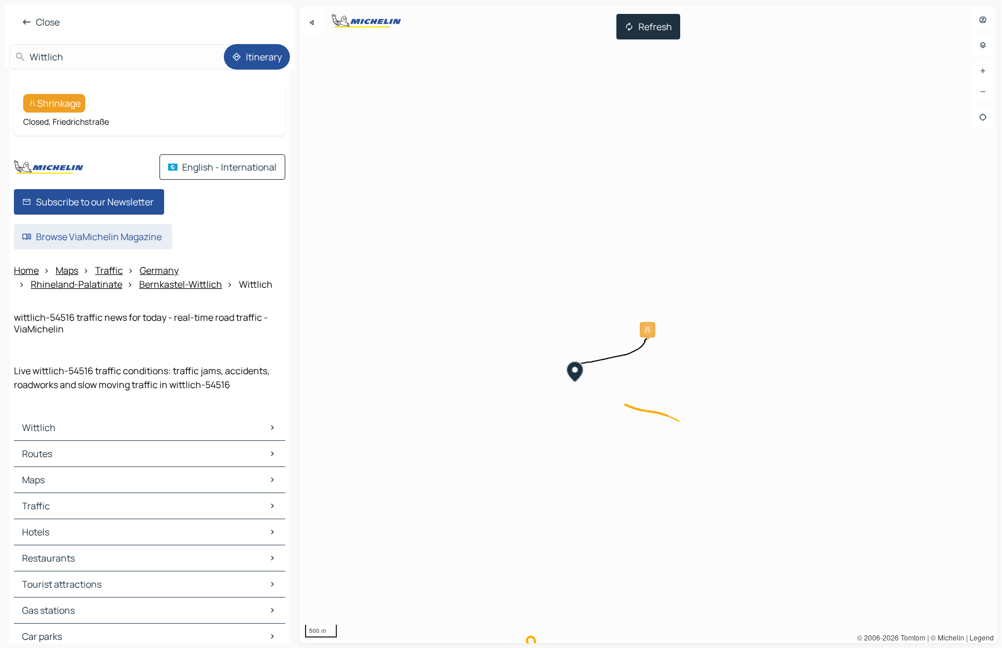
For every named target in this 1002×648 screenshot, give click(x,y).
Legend (982, 637)
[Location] (983, 117)
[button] (647, 329)
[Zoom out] (983, 91)
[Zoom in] (983, 70)
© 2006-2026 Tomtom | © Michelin (910, 637)
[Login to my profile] (983, 19)
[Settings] (983, 45)
